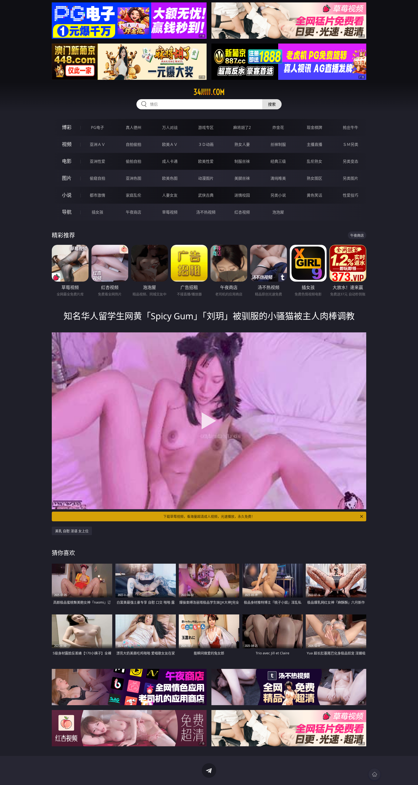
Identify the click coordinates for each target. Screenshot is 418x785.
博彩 (67, 127)
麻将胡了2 (242, 127)
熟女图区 (314, 178)
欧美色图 (170, 178)
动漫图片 (206, 178)
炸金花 (278, 127)
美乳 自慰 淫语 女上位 (72, 531)
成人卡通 (170, 161)
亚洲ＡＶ (97, 144)
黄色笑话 (314, 195)
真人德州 (133, 127)
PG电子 (97, 127)
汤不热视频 (206, 212)
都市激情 (97, 195)
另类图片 (350, 178)
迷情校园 (242, 195)
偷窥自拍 (97, 178)
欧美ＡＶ (170, 144)
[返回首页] (374, 774)
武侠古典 (206, 195)
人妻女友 (170, 195)
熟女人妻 (242, 144)
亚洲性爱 (97, 161)
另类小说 (278, 195)
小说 (67, 195)
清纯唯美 (278, 178)
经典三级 (278, 161)
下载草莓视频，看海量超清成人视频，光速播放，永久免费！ (209, 516)
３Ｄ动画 (206, 144)
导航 (67, 212)
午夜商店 (133, 212)
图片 (67, 178)
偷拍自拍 (133, 161)
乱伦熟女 (314, 161)
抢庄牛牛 (350, 127)
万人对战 (170, 127)
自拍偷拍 (133, 144)
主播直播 (314, 144)
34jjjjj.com (209, 92)
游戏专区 (206, 127)
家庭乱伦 (133, 195)
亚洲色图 (133, 178)
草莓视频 (170, 212)
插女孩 (97, 212)
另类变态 (350, 161)
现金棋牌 (314, 127)
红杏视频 (242, 212)
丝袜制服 (278, 144)
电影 (67, 161)
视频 (67, 144)
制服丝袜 (242, 161)
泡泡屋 (278, 212)
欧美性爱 (206, 161)
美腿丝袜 (242, 178)
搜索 (272, 104)
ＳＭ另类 (350, 144)
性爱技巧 (350, 195)
